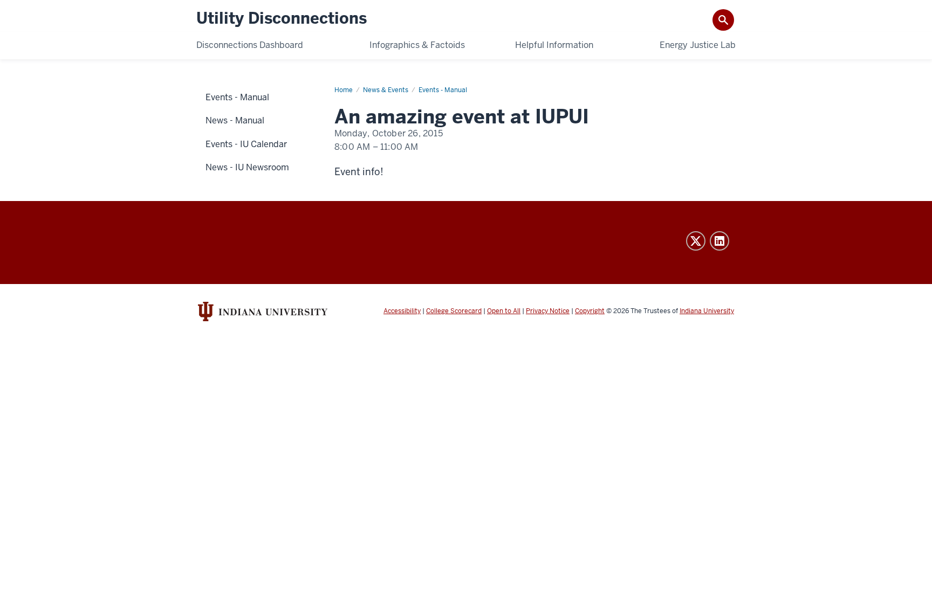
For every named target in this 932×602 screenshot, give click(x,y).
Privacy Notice (548, 311)
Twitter (695, 241)
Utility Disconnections (281, 18)
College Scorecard (454, 311)
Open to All (503, 311)
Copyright (590, 311)
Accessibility (402, 311)
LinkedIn (719, 241)
